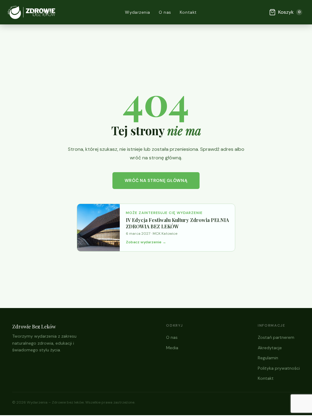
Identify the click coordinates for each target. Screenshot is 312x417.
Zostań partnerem (276, 337)
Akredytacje (270, 347)
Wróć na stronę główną (156, 180)
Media (172, 347)
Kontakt (188, 12)
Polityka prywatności (279, 368)
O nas (165, 12)
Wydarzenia (137, 12)
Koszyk (289, 12)
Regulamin (268, 358)
